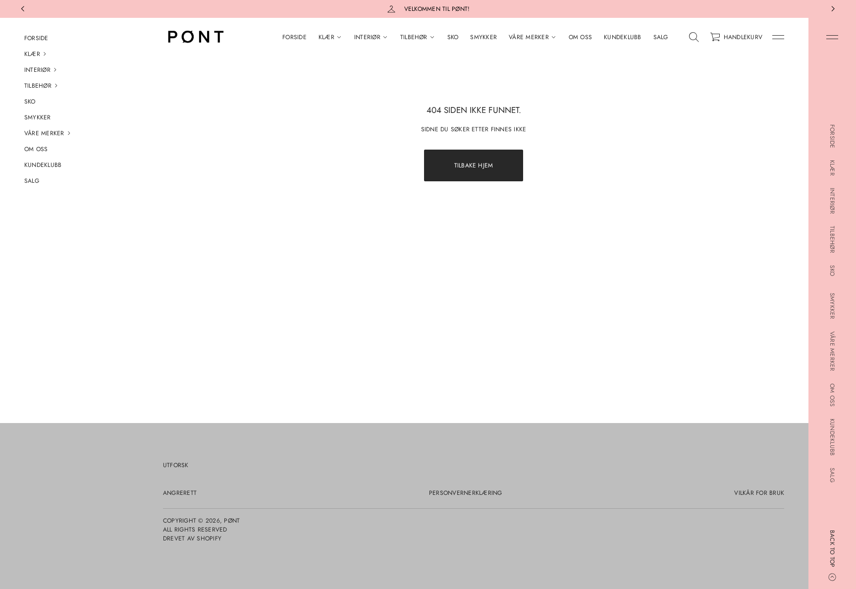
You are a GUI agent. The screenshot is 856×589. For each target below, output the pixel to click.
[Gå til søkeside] (694, 37)
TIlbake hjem (473, 165)
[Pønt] (194, 37)
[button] (69, 54)
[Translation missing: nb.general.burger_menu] (832, 37)
